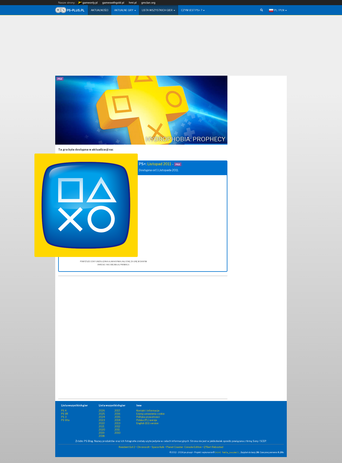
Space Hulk (158, 447)
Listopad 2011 (159, 164)
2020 (102, 429)
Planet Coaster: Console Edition (184, 447)
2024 (102, 416)
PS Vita (65, 420)
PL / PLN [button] (279, 10)
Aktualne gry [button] (124, 10)
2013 (117, 423)
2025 (102, 413)
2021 (101, 426)
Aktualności (99, 10)
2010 (118, 432)
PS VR (64, 413)
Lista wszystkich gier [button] (157, 10)
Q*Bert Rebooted (213, 447)
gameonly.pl (90, 2)
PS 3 (63, 416)
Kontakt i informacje (147, 410)
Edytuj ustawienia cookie (150, 413)
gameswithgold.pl (113, 2)
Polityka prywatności (148, 416)
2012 (117, 426)
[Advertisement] (171, 47)
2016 (117, 413)
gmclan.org (148, 2)
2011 (117, 429)
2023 (102, 420)
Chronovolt (143, 447)
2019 (101, 432)
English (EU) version (147, 423)
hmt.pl (133, 2)
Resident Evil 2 (127, 447)
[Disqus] (142, 346)
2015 (117, 416)
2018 (102, 435)
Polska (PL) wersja (146, 420)
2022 (102, 423)
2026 (102, 410)
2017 (117, 410)
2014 (117, 420)
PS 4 (63, 410)
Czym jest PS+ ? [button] (192, 10)
